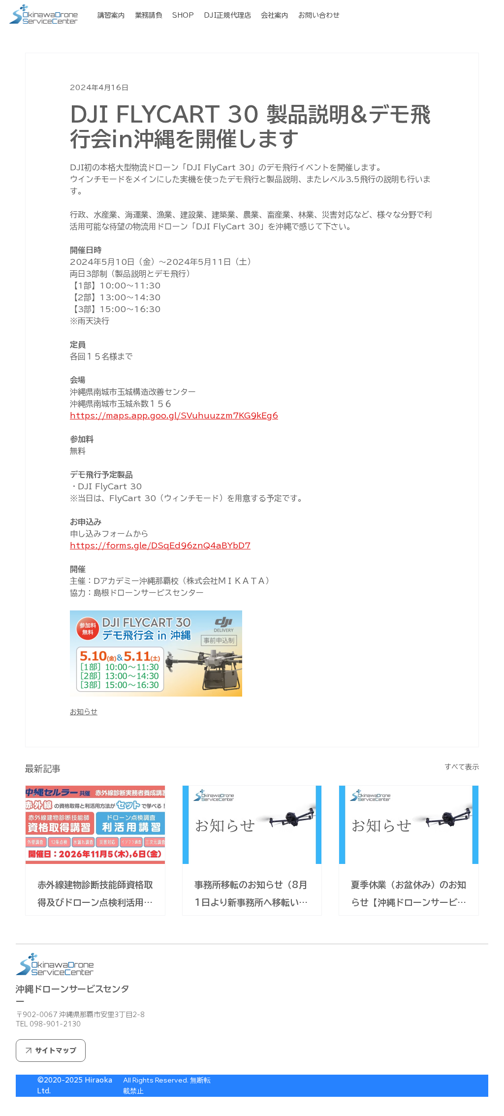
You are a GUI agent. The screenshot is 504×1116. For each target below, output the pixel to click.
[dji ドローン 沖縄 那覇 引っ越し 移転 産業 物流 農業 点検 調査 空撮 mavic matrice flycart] (252, 825)
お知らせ (83, 711)
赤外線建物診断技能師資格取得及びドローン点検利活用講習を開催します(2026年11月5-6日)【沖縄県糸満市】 (95, 895)
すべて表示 (461, 767)
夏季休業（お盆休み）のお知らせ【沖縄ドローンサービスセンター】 (408, 895)
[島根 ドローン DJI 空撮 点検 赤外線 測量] (408, 825)
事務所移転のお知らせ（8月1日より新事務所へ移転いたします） (251, 895)
